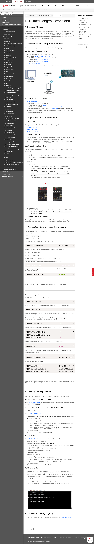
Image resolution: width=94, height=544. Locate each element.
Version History (47, 537)
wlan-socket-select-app (10, 120)
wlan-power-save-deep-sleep (11, 146)
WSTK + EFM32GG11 (42, 61)
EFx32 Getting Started (35, 438)
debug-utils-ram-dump (9, 160)
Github (64, 5)
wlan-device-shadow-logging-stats (13, 149)
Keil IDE (45, 105)
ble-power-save (8, 62)
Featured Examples (8, 34)
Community (29, 1)
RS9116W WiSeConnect (9, 15)
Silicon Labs (7, 1)
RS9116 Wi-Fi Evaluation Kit (42, 56)
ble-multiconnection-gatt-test (11, 45)
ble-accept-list (7, 78)
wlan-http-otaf (7, 139)
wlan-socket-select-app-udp (11, 104)
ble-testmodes (7, 52)
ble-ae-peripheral (8, 76)
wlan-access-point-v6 (9, 102)
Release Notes (6, 174)
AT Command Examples (9, 31)
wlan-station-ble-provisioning (11, 90)
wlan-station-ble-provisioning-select (13, 88)
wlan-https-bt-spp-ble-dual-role (12, 164)
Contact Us (76, 537)
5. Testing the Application (85, 35)
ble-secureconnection (9, 50)
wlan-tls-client (7, 97)
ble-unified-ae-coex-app (10, 57)
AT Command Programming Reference (12, 24)
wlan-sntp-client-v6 (9, 106)
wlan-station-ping (8, 111)
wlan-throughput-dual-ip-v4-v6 (11, 118)
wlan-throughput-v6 (9, 141)
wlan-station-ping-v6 (9, 113)
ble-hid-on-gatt (7, 64)
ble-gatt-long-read (8, 69)
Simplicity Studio (60, 106)
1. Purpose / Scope (84, 22)
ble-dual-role (7, 81)
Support (57, 5)
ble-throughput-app (9, 59)
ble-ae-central (7, 85)
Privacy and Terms (85, 537)
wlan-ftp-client (7, 109)
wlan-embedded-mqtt (9, 134)
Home (43, 5)
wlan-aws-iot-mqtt (8, 151)
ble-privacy (6, 71)
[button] (77, 5)
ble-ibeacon (7, 83)
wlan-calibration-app (9, 123)
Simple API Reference (7, 22)
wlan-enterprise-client (9, 137)
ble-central (6, 48)
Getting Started (6, 20)
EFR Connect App (53, 108)
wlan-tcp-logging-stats (9, 132)
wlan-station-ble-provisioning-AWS (13, 95)
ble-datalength (7, 55)
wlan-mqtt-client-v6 (9, 125)
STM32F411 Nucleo (34, 63)
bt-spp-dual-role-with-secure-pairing (13, 43)
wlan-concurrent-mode (9, 127)
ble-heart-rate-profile (9, 74)
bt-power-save (7, 41)
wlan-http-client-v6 (8, 99)
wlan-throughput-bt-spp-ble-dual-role (13, 162)
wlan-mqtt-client (8, 130)
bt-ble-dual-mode (8, 167)
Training (50, 5)
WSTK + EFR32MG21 (42, 59)
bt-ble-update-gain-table (10, 169)
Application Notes (6, 171)
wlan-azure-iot (7, 153)
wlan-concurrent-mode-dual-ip (11, 144)
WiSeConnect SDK (32, 101)
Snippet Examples (7, 36)
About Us (62, 537)
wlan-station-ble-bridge (10, 92)
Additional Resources (7, 176)
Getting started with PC (35, 402)
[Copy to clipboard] (73, 246)
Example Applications (7, 27)
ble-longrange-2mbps (9, 67)
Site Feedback (86, 538)
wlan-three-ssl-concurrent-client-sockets (12, 156)
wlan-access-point (8, 116)
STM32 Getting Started (35, 413)
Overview (4, 17)
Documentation (18, 1)
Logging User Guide (65, 517)
